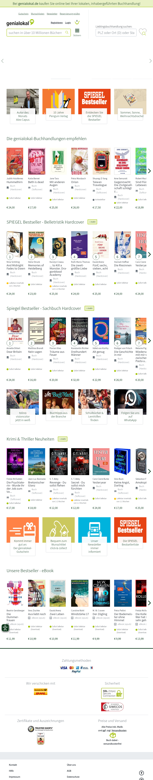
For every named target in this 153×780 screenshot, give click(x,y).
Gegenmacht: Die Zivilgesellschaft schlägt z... (123, 186)
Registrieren (57, 22)
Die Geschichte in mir (123, 353)
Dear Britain (14, 352)
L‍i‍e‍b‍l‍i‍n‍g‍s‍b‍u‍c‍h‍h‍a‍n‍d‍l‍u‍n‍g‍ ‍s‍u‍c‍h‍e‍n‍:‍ (114, 26)
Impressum (14, 776)
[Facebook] (141, 773)
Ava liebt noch (37, 614)
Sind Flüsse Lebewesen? (143, 183)
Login (68, 22)
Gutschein (23, 13)
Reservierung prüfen (70, 13)
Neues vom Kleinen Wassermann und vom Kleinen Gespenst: (24, 56)
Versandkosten (119, 730)
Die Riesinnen (122, 265)
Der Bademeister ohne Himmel (123, 617)
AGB (69, 770)
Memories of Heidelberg (36, 266)
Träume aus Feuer (57, 353)
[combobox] (35, 32)
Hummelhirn (15, 182)
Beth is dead (36, 182)
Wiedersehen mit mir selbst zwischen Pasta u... (144, 356)
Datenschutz (73, 776)
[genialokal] (20, 22)
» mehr (92, 221)
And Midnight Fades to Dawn (16, 266)
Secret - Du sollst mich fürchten (78, 485)
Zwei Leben (57, 614)
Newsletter (52, 13)
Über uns (71, 764)
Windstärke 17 (80, 614)
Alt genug (98, 352)
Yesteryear (142, 265)
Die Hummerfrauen (13, 617)
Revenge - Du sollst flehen (58, 484)
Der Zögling (100, 614)
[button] (77, 33)
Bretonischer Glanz (36, 484)
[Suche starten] (67, 32)
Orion (74, 182)
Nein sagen (35, 352)
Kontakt (13, 764)
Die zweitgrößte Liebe (79, 266)
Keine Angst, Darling (122, 484)
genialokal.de (28, 3)
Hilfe (11, 770)
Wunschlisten (37, 13)
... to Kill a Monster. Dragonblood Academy (58, 269)
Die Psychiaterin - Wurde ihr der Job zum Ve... (16, 487)
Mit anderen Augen (57, 183)
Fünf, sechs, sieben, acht (100, 266)
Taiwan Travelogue (100, 183)
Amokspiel (142, 482)
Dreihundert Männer (79, 353)
